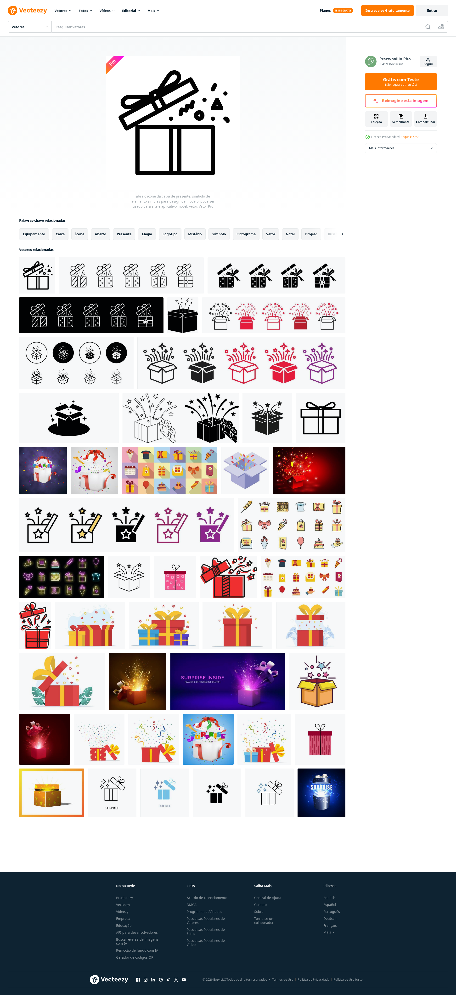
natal (290, 234)
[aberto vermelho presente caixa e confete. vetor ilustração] (309, 470)
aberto (100, 234)
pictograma (246, 234)
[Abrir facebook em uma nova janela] (138, 979)
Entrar (432, 10)
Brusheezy (124, 897)
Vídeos (105, 10)
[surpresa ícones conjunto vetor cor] (291, 525)
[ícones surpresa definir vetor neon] (61, 577)
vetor (270, 234)
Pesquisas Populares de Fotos (206, 931)
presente (124, 234)
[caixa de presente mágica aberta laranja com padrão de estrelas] (51, 793)
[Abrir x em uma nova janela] (176, 979)
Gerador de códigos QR (134, 957)
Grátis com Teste (401, 82)
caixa (60, 234)
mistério (195, 234)
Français (330, 925)
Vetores (61, 10)
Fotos (83, 10)
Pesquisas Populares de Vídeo (206, 942)
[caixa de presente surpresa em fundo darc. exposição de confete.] (43, 470)
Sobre (259, 911)
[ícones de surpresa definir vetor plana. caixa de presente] (169, 470)
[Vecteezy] (27, 10)
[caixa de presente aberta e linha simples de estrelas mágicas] (228, 577)
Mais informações (381, 148)
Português (331, 911)
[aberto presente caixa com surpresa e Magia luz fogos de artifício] (321, 793)
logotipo (170, 234)
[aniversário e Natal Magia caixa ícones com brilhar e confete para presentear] (273, 315)
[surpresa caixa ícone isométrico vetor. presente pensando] (245, 470)
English (329, 897)
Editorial (129, 10)
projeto (311, 234)
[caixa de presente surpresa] (208, 739)
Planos (325, 10)
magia (147, 234)
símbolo (219, 234)
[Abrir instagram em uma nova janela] (145, 979)
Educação (123, 925)
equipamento (34, 234)
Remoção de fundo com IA (137, 950)
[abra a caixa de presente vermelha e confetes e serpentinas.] (94, 470)
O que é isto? (409, 137)
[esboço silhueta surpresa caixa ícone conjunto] (181, 418)
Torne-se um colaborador (264, 920)
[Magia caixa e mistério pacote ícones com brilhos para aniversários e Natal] (126, 525)
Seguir (428, 64)
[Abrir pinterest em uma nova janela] (161, 979)
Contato (260, 904)
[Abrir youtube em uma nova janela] (184, 979)
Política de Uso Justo (348, 979)
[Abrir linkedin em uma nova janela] (153, 979)
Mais (151, 10)
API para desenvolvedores (137, 932)
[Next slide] (338, 234)
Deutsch (330, 918)
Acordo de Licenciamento (207, 897)
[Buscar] (428, 27)
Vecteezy (123, 904)
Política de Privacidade (313, 979)
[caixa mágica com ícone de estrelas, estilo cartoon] (317, 681)
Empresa (123, 918)
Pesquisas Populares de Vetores (206, 920)
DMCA (192, 904)
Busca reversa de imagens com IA (137, 941)
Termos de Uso (282, 979)
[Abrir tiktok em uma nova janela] (168, 979)
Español (329, 904)
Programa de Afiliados (204, 911)
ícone (79, 234)
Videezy (122, 911)
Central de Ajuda (267, 897)
